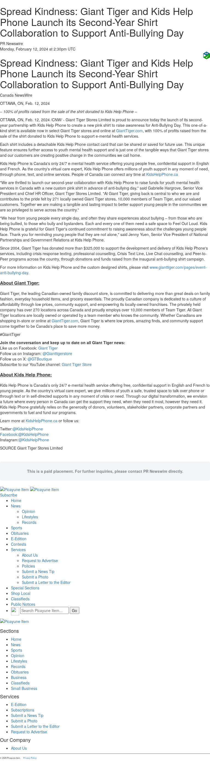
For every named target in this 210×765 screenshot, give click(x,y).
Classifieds (20, 598)
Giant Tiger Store (77, 364)
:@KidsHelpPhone (27, 429)
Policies (28, 566)
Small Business (24, 688)
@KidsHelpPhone (34, 439)
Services (18, 549)
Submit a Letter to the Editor (46, 582)
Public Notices (23, 604)
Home (16, 500)
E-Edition (19, 538)
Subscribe (8, 495)
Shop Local (20, 593)
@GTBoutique (40, 359)
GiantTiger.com (129, 130)
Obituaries (20, 533)
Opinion (28, 511)
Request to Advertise (40, 560)
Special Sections (25, 587)
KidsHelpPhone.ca (162, 174)
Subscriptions (22, 710)
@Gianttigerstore (57, 353)
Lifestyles (30, 516)
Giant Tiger (48, 348)
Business (19, 677)
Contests (18, 544)
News (16, 506)
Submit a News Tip (38, 571)
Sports (16, 527)
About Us (30, 555)
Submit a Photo (35, 577)
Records (29, 522)
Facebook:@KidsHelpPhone (24, 434)
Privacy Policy (30, 757)
